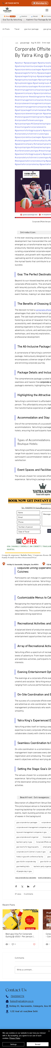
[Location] (4, 563)
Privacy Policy (14, 1038)
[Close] (48, 1033)
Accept (37, 1044)
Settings (13, 1044)
